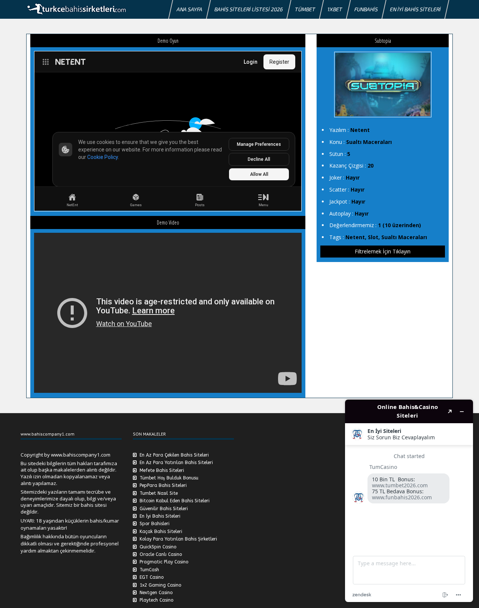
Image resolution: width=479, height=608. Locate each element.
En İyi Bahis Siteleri (415, 9)
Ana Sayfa (189, 9)
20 (370, 165)
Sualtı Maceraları (369, 141)
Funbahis (366, 9)
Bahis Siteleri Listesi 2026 (249, 9)
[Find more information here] (409, 501)
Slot (373, 237)
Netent (360, 129)
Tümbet (305, 9)
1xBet (335, 9)
